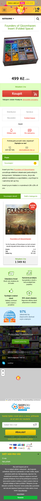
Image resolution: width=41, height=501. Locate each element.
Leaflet (9, 400)
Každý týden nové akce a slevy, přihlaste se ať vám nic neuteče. (20, 417)
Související (20, 163)
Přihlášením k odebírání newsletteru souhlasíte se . (20, 438)
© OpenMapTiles (17, 400)
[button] (18, 378)
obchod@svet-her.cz (27, 150)
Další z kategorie (30, 196)
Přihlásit (20, 432)
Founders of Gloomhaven (24, 169)
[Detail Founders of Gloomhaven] (20, 219)
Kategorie (7, 19)
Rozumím (21, 497)
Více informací (22, 490)
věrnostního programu (30, 100)
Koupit (17, 94)
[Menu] (4, 10)
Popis (6, 157)
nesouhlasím (20, 494)
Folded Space (29, 118)
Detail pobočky (20, 342)
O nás (4, 458)
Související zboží (10, 196)
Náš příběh (6, 462)
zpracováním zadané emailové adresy (20, 439)
